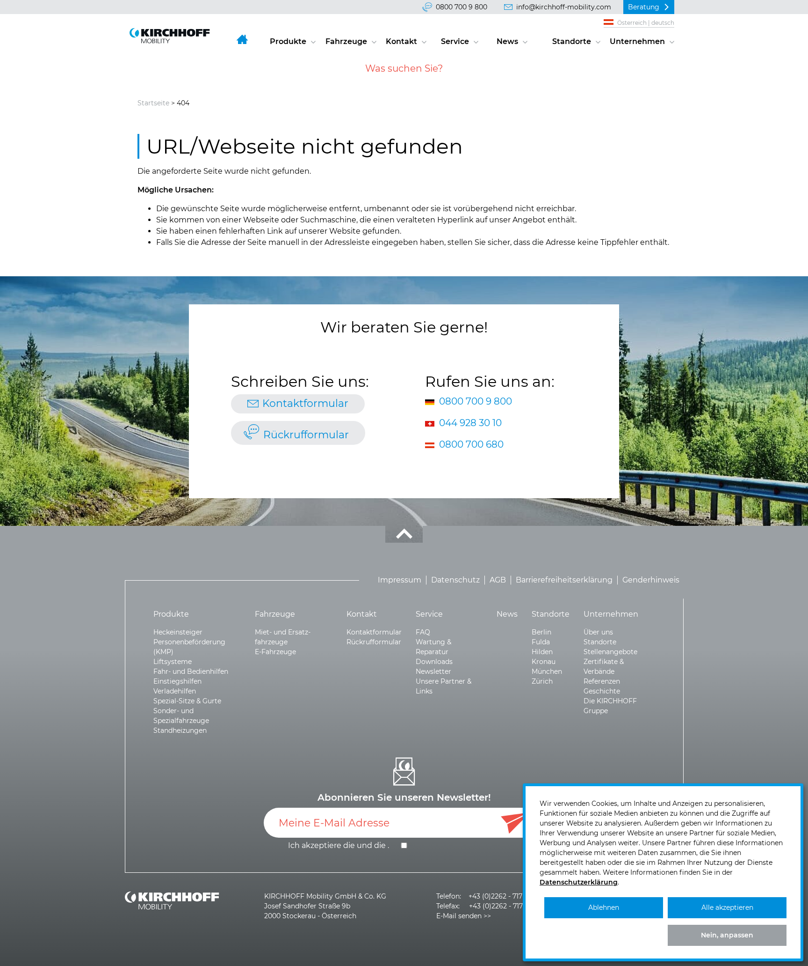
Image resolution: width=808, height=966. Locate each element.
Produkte (288, 41)
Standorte (571, 41)
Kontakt (401, 41)
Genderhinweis (650, 579)
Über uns (598, 632)
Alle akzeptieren (727, 907)
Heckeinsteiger (177, 632)
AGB (498, 579)
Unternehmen (637, 41)
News (507, 41)
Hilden (542, 652)
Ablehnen (603, 907)
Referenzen (602, 681)
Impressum (399, 579)
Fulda (541, 642)
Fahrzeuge (346, 41)
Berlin (541, 632)
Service (455, 41)
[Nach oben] (404, 534)
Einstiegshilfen (177, 681)
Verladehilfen (174, 691)
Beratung (643, 7)
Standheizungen (180, 730)
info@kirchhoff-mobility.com (563, 7)
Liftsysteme (172, 661)
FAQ (423, 632)
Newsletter (433, 671)
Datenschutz (455, 579)
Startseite (153, 103)
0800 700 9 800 (461, 7)
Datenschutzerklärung (579, 882)
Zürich (542, 681)
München (547, 671)
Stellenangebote (610, 652)
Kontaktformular (305, 403)
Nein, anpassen (727, 935)
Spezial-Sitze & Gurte (187, 701)
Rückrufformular (306, 434)
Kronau (544, 661)
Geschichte (602, 691)
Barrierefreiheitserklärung (564, 579)
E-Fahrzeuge (275, 652)
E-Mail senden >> (463, 916)
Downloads (434, 661)
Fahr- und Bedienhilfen (190, 671)
